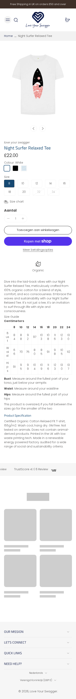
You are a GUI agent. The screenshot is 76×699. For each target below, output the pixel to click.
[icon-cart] (67, 20)
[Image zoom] (38, 85)
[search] (15, 20)
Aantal (10, 210)
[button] (38, 230)
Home (8, 36)
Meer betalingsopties (38, 250)
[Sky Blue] (24, 168)
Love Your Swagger (43, 691)
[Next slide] (42, 128)
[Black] (15, 168)
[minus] (8, 218)
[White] (7, 168)
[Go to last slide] (33, 128)
